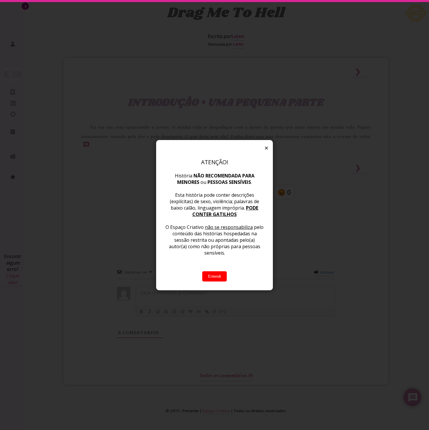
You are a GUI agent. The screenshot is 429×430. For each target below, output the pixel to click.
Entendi (214, 276)
